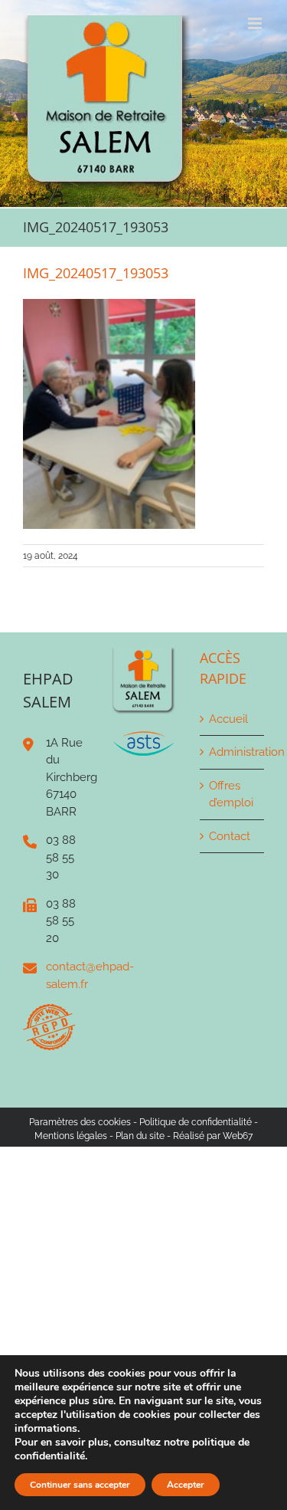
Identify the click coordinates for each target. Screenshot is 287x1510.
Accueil (228, 719)
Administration (232, 752)
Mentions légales (70, 1136)
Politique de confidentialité (195, 1122)
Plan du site (140, 1136)
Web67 (238, 1136)
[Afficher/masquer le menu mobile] (256, 23)
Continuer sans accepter (80, 1485)
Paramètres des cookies (80, 1122)
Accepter (185, 1485)
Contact (229, 836)
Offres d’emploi (231, 794)
